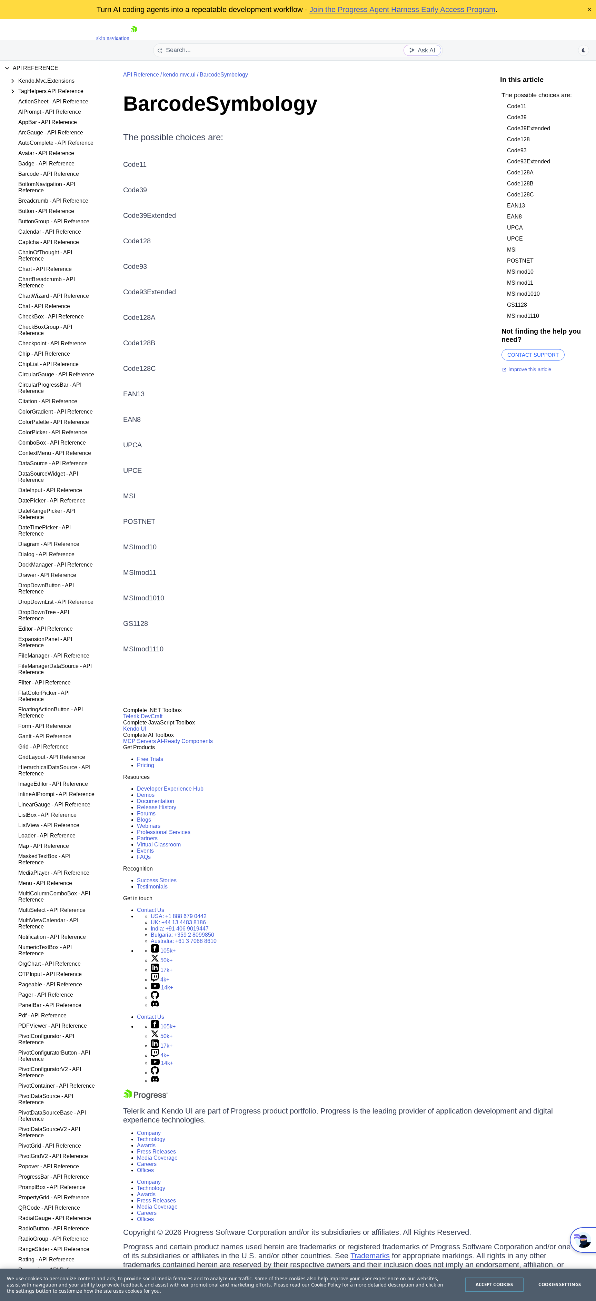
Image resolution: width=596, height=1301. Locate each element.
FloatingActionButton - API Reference (50, 713)
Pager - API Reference (45, 995)
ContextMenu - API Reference (54, 453)
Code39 (135, 190)
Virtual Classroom (159, 844)
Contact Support (533, 355)
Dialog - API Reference (46, 554)
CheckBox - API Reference (51, 316)
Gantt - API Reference (44, 736)
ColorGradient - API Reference (55, 412)
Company (149, 1133)
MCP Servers (139, 741)
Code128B (139, 343)
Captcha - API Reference (48, 242)
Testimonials (152, 887)
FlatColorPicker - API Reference (44, 696)
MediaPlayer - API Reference (53, 873)
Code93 (135, 266)
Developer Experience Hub (170, 789)
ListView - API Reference (48, 825)
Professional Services (163, 832)
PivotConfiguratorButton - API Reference (54, 1056)
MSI (129, 496)
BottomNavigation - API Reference (46, 187)
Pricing (145, 765)
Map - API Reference (43, 846)
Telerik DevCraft (142, 716)
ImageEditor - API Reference (53, 784)
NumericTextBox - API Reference (45, 950)
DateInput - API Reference (50, 490)
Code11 (135, 164)
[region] (298, 1285)
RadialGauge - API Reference (54, 1218)
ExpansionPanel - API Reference (45, 642)
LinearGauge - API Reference (54, 804)
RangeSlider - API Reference (53, 1249)
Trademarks (370, 1255)
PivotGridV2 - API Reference (53, 1156)
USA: (179, 916)
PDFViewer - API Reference (52, 1026)
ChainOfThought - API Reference (45, 256)
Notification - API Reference (52, 937)
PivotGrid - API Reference (49, 1146)
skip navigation (112, 38)
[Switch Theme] (583, 50)
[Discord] (155, 1005)
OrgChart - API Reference (49, 964)
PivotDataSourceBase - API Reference (52, 1116)
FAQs (144, 857)
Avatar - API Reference (46, 153)
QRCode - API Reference (49, 1208)
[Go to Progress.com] (145, 1098)
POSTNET (139, 521)
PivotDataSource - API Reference (45, 1099)
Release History (156, 807)
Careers (147, 1164)
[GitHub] (155, 997)
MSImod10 (140, 547)
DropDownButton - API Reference (46, 588)
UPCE (132, 470)
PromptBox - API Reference (52, 1187)
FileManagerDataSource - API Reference (55, 669)
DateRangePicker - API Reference (46, 514)
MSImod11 (139, 572)
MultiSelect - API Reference (52, 910)
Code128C (139, 368)
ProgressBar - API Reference (53, 1177)
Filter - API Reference (44, 682)
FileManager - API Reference (53, 656)
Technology (151, 1139)
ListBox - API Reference (47, 815)
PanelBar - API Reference (49, 1005)
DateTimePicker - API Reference (44, 531)
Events (145, 851)
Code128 (137, 241)
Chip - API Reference (44, 354)
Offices (145, 1170)
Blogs (144, 820)
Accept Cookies (494, 1284)
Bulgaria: (182, 935)
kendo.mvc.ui (179, 75)
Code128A (139, 317)
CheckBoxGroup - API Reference (45, 330)
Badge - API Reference (46, 163)
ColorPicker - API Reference (52, 432)
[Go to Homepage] (134, 38)
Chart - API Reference (45, 269)
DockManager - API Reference (55, 565)
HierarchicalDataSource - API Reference (54, 770)
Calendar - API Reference (49, 232)
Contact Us (150, 910)
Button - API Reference (46, 211)
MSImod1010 (143, 598)
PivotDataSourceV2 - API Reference (49, 1132)
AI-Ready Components (185, 741)
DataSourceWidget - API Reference (48, 477)
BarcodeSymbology (224, 75)
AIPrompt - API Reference (49, 112)
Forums (146, 813)
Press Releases (156, 1152)
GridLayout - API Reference (51, 757)
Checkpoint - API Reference (52, 343)
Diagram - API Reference (48, 544)
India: (180, 929)
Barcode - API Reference (48, 174)
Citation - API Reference (47, 401)
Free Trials (150, 759)
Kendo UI (134, 729)
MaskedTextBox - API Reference (44, 859)
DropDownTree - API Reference (43, 615)
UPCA (132, 445)
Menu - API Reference (45, 883)
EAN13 (134, 394)
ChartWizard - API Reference (53, 296)
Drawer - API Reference (47, 575)
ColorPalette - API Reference (53, 422)
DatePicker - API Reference (52, 501)
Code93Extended (149, 292)
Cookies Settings (559, 1284)
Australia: (184, 941)
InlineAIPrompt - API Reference (56, 794)
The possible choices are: (173, 137)
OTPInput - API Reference (50, 974)
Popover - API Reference (48, 1166)
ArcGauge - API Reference (50, 132)
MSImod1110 (143, 649)
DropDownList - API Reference (55, 602)
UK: (178, 922)
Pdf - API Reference (42, 1015)
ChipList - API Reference (48, 364)
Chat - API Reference (44, 306)
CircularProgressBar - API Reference (49, 388)
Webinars (148, 826)
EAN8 (132, 419)
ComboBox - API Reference (52, 443)
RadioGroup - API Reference (53, 1239)
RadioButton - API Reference (53, 1228)
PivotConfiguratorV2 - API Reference (49, 1072)
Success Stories (157, 880)
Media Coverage (157, 1158)
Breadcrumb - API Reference (53, 201)
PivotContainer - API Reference (56, 1086)
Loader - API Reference (47, 835)
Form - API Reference (44, 726)
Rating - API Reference (46, 1259)
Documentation (155, 801)
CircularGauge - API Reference (56, 374)
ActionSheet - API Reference (53, 101)
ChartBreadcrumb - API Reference (46, 282)
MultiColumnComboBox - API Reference (54, 897)
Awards (146, 1145)
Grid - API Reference (43, 747)
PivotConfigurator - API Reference (46, 1039)
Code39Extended (149, 215)
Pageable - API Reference (50, 984)
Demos (146, 795)
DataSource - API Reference (53, 463)
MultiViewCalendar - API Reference (48, 923)
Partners (147, 838)
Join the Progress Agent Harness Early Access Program (402, 9)
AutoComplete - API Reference (55, 143)
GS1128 (135, 623)
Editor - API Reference (45, 629)
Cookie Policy (326, 1284)
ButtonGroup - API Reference (53, 221)
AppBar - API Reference (47, 122)
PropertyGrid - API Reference (53, 1197)
